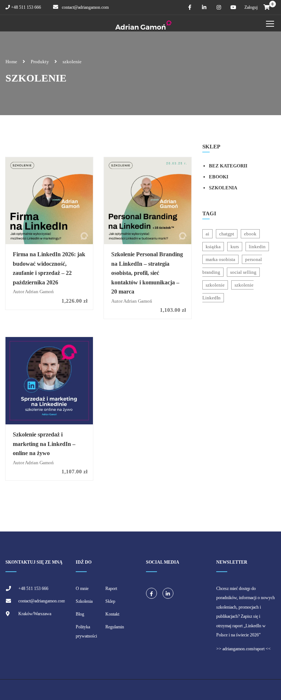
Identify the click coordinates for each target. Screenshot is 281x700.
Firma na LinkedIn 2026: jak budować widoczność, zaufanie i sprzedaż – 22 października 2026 (49, 268)
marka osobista (220, 259)
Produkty (40, 61)
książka (213, 246)
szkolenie (215, 285)
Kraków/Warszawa (34, 613)
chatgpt (226, 234)
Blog (80, 614)
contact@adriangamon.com (85, 7)
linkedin (257, 246)
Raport (111, 588)
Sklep (110, 601)
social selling (243, 272)
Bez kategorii (228, 166)
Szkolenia (223, 187)
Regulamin (114, 626)
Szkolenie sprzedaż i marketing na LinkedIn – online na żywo (44, 443)
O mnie (82, 588)
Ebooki (218, 176)
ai (207, 234)
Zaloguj (251, 7)
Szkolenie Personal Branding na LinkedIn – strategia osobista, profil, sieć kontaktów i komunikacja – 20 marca (147, 273)
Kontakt (112, 614)
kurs (235, 246)
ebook (250, 234)
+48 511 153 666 (25, 7)
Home (11, 61)
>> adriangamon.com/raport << (243, 648)
